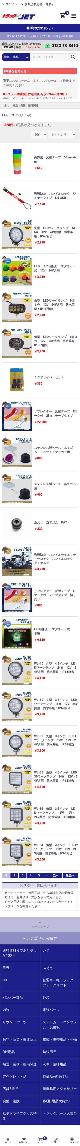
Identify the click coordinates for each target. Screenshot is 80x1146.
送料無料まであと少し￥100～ (20, 953)
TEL (56, 1142)
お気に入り (24, 1142)
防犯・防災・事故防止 (20, 1040)
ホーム (8, 1142)
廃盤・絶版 (11, 1101)
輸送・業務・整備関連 (25, 105)
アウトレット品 (14, 1076)
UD (5, 980)
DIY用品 (9, 1052)
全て (6, 105)
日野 (6, 968)
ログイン (11, 4)
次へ (56, 875)
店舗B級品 (10, 1089)
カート (41, 1140)
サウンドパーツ (14, 1022)
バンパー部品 (13, 998)
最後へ (70, 875)
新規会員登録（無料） (40, 4)
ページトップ (40, 926)
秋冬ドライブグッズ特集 (20, 1116)
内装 (6, 1010)
